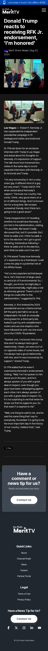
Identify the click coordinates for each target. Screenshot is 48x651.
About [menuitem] (24, 552)
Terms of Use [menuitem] (24, 593)
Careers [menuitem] (24, 570)
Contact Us (24, 500)
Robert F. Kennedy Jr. (31, 127)
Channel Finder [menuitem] (24, 558)
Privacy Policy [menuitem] (24, 599)
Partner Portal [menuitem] (24, 576)
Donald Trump (11, 142)
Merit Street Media (18, 50)
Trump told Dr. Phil (30, 186)
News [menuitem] (24, 564)
